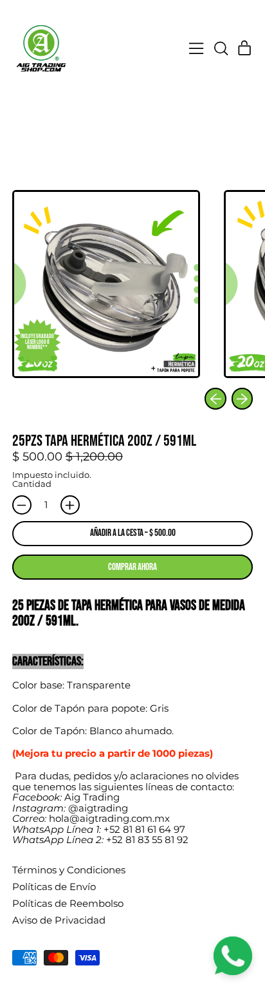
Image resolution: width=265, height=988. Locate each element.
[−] (22, 505)
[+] (70, 505)
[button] (220, 48)
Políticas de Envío (54, 886)
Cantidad (31, 484)
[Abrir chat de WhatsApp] (233, 955)
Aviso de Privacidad (58, 920)
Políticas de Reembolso (67, 903)
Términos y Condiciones (68, 870)
